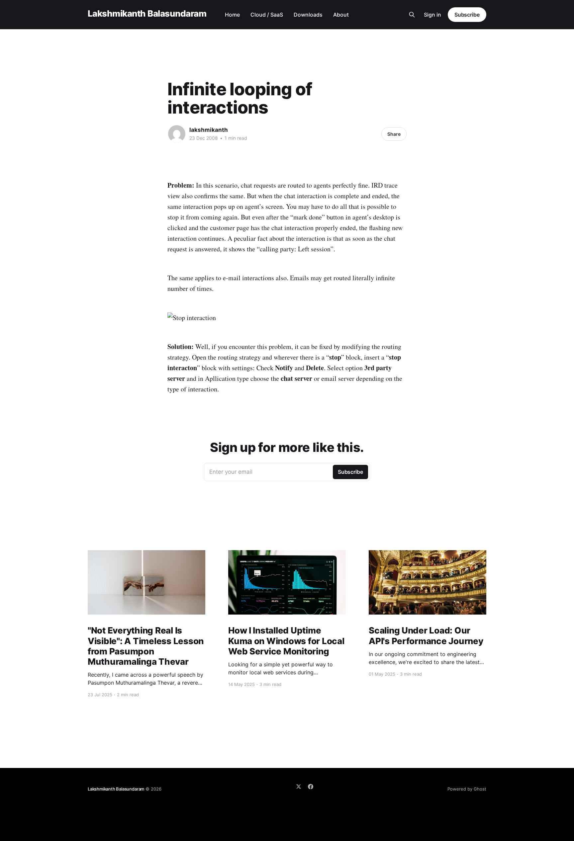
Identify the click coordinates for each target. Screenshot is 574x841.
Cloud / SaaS (266, 14)
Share (394, 134)
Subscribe (467, 14)
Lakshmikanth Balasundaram (147, 13)
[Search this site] (412, 14)
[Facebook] (310, 786)
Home (232, 14)
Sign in (432, 14)
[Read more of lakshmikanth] (176, 134)
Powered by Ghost (466, 789)
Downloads (308, 14)
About (341, 14)
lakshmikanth (208, 129)
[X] (298, 786)
